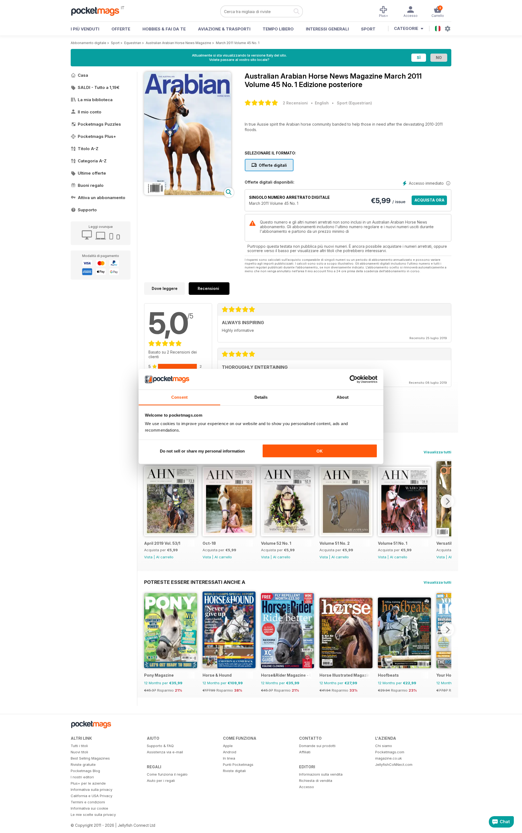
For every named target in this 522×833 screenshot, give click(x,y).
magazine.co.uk (388, 758)
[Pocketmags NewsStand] (98, 10)
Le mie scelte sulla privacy (93, 814)
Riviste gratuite (83, 764)
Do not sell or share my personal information (202, 450)
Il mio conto (89, 111)
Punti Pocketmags (238, 764)
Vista (148, 557)
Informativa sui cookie (89, 808)
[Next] (447, 501)
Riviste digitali (234, 771)
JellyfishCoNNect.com (393, 764)
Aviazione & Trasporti (224, 29)
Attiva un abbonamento (101, 197)
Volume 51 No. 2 (334, 543)
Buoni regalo (91, 185)
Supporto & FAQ (160, 746)
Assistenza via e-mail (165, 752)
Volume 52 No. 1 (276, 543)
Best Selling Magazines (90, 758)
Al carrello (164, 557)
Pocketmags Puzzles (99, 124)
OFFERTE (120, 29)
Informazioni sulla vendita (321, 774)
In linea (229, 758)
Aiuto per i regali (161, 780)
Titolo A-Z (88, 148)
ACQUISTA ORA (429, 200)
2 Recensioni (295, 103)
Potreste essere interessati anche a (194, 582)
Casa (83, 75)
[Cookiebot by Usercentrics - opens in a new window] (353, 379)
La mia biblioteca (95, 99)
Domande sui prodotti (317, 746)
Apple (228, 746)
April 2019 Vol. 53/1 (162, 543)
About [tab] (343, 397)
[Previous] (148, 501)
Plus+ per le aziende (88, 783)
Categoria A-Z (92, 160)
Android (229, 752)
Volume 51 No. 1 (392, 543)
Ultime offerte (92, 173)
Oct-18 (209, 543)
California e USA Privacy (91, 796)
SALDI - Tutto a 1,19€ (98, 87)
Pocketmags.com (389, 752)
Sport (368, 29)
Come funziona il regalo (167, 774)
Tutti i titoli (79, 746)
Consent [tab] (179, 397)
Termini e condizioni (88, 802)
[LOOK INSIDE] (187, 193)
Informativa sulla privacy (91, 789)
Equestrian (132, 43)
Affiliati (304, 752)
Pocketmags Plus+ (97, 136)
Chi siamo (383, 746)
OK (319, 450)
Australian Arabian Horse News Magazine (178, 43)
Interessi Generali (327, 29)
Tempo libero (278, 29)
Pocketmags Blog (85, 771)
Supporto (87, 209)
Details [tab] (261, 397)
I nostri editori (82, 777)
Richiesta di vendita (315, 780)
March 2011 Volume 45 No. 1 (237, 43)
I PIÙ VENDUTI (85, 29)
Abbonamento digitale (88, 43)
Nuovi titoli (79, 752)
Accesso (306, 787)
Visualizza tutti (437, 452)
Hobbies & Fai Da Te (164, 29)
